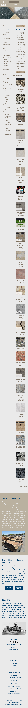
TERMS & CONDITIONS (14, 693)
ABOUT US (14, 683)
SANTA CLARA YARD (14, 655)
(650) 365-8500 (14, 652)
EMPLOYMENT (14, 691)
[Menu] (24, 4)
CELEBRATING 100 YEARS (14, 688)
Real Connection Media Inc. (16, 704)
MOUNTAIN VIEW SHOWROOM (14, 644)
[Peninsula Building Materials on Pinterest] (15, 642)
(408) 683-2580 (13, 663)
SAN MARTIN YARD (14, 660)
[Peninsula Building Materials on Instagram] (13, 642)
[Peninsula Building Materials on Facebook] (10, 642)
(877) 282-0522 (14, 647)
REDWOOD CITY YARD (14, 649)
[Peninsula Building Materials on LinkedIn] (18, 642)
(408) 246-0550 (13, 658)
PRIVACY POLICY (14, 696)
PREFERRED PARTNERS (14, 686)
